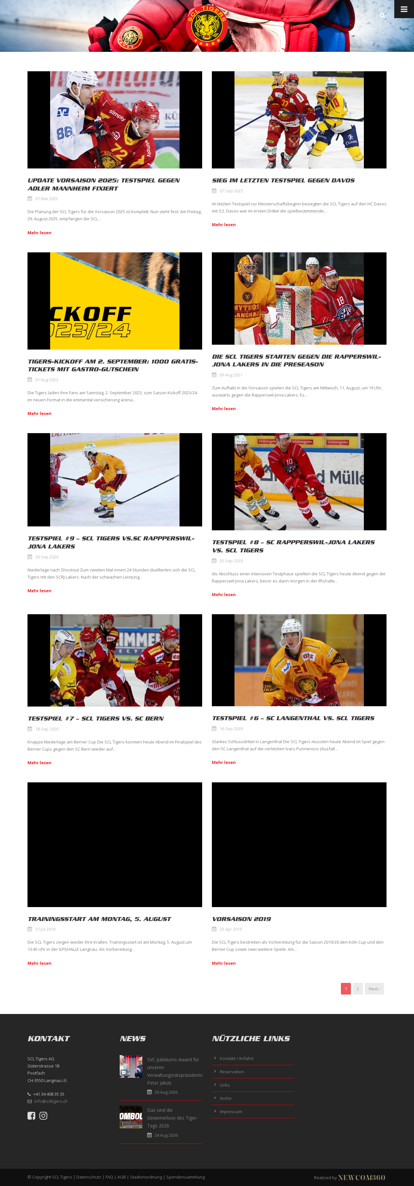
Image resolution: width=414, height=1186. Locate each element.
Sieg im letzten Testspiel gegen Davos (283, 180)
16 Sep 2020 (231, 728)
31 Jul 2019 (45, 929)
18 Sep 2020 (47, 729)
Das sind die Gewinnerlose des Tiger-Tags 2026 (172, 1118)
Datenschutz (88, 1177)
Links (225, 1085)
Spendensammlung (185, 1177)
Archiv (226, 1098)
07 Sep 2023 (231, 191)
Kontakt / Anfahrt (237, 1058)
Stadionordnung (146, 1177)
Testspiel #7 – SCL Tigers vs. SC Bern (95, 718)
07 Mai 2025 (46, 199)
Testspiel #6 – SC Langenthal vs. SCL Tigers (293, 718)
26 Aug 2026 (166, 1092)
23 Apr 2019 (231, 929)
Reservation (232, 1072)
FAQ (109, 1177)
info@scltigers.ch (51, 1101)
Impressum (231, 1111)
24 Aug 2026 (166, 1135)
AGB (121, 1177)
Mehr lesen (39, 233)
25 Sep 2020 (231, 561)
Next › (374, 989)
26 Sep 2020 (47, 557)
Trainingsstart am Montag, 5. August (98, 919)
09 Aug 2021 (231, 375)
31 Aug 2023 (46, 380)
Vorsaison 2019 (241, 919)
